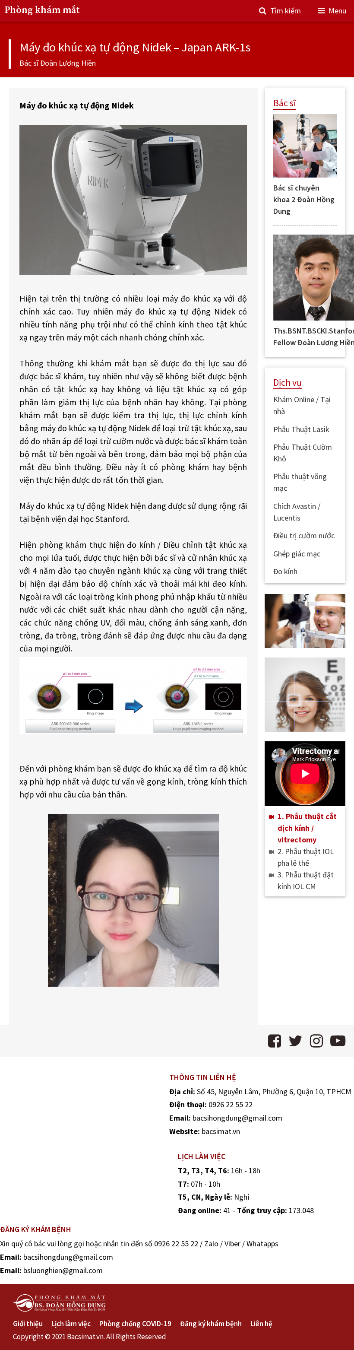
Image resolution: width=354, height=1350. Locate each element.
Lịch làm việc (71, 1323)
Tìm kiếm (285, 11)
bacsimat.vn (221, 1131)
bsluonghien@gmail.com (63, 1270)
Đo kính (285, 571)
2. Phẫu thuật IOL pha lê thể (306, 857)
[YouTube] (337, 1041)
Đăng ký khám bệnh (211, 1323)
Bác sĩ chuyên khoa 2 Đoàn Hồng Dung (304, 199)
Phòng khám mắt (42, 10)
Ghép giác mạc (296, 554)
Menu (337, 11)
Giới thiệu (28, 1323)
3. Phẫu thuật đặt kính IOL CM (306, 880)
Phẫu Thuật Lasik (301, 429)
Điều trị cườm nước (304, 535)
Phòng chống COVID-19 (135, 1323)
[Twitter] (295, 1041)
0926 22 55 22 (231, 1104)
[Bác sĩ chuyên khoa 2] (305, 146)
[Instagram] (316, 1041)
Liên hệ (261, 1323)
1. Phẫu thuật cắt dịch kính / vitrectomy (307, 828)
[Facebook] (274, 1041)
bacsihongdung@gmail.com (237, 1118)
